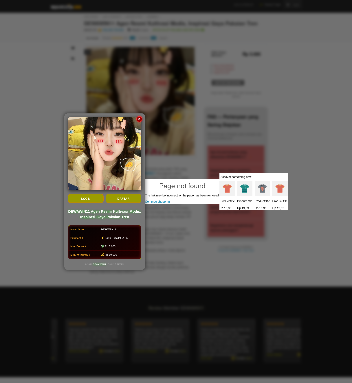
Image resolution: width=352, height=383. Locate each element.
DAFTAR (124, 198)
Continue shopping (157, 201)
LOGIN (85, 198)
